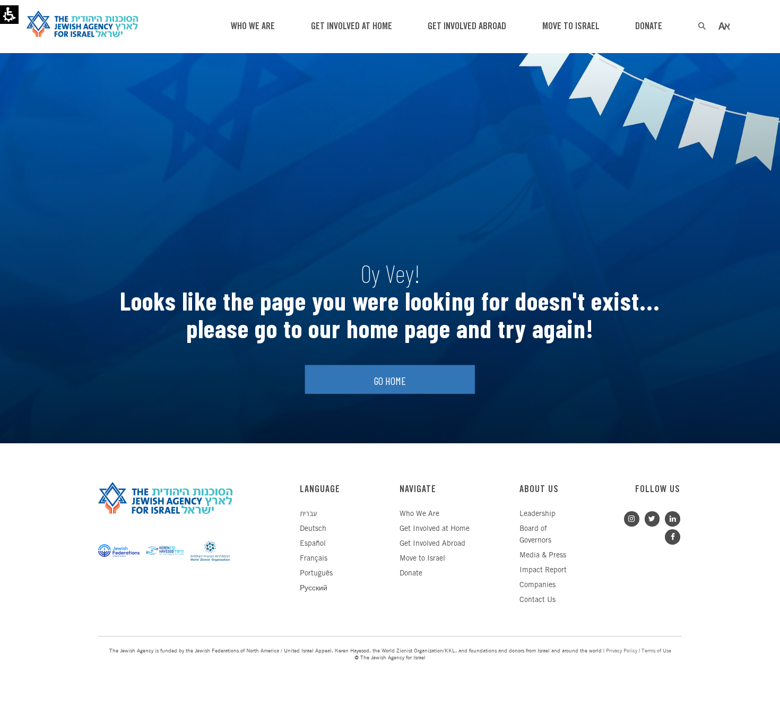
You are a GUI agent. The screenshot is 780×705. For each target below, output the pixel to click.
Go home (390, 380)
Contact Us (537, 600)
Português (316, 573)
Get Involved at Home (435, 529)
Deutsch (313, 529)
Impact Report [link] (543, 570)
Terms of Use (656, 651)
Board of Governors (535, 535)
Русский (313, 588)
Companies (537, 585)
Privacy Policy (621, 651)
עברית (308, 514)
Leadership (537, 514)
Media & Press (542, 555)
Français (313, 558)
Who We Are (419, 514)
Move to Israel (422, 558)
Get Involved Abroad (432, 543)
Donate (411, 573)
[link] (670, 517)
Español (313, 543)
